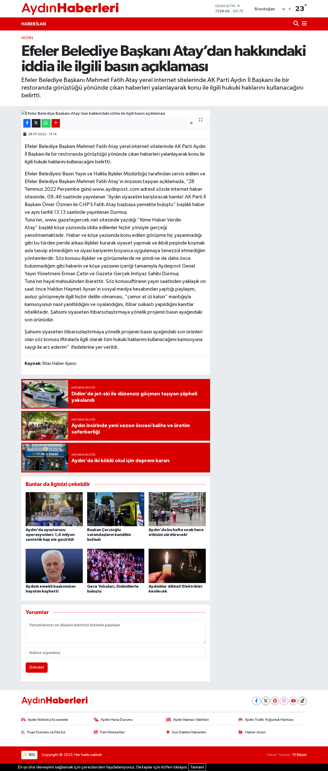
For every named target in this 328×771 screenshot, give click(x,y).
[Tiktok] (302, 701)
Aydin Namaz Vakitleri (191, 720)
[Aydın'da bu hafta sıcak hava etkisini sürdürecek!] (177, 509)
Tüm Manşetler (112, 732)
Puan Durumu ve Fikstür (46, 732)
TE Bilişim (299, 755)
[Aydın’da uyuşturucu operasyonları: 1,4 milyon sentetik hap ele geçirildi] (54, 509)
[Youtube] (293, 701)
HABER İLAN (33, 24)
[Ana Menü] (303, 23)
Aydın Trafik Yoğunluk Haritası (269, 720)
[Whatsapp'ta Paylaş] (46, 123)
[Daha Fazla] (56, 123)
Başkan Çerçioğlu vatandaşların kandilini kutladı (109, 535)
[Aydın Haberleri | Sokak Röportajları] (70, 8)
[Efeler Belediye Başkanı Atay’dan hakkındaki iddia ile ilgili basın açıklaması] (115, 113)
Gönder (36, 667)
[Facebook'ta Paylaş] (26, 123)
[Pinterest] (275, 701)
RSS (31, 755)
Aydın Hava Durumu (117, 720)
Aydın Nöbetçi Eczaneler (48, 720)
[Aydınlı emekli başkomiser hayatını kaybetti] (54, 566)
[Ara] (296, 23)
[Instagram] (284, 701)
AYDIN (27, 38)
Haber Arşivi (255, 732)
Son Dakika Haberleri (189, 732)
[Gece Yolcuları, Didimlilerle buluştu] (115, 566)
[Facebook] (256, 701)
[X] (265, 701)
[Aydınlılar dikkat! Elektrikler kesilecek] (177, 566)
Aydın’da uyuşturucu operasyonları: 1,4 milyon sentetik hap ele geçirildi (50, 535)
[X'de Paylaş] (36, 123)
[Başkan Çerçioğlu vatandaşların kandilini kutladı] (115, 509)
